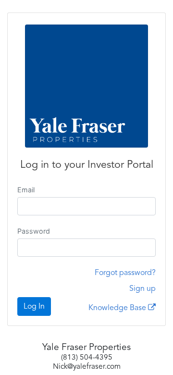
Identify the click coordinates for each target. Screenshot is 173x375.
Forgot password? (125, 273)
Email (26, 190)
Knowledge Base (118, 308)
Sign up (142, 289)
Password (33, 231)
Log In (34, 307)
